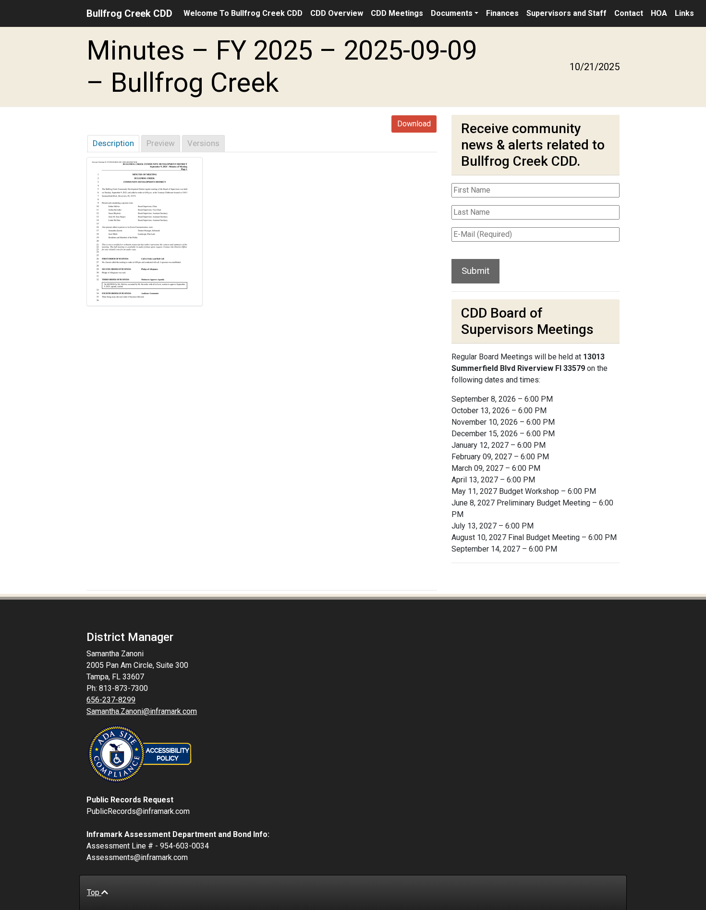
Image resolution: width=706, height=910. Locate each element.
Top (94, 892)
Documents (452, 13)
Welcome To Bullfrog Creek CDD (243, 13)
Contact (628, 13)
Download (414, 123)
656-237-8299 (110, 699)
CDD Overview (336, 13)
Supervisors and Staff (566, 13)
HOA (659, 13)
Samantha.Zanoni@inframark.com (141, 711)
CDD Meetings (397, 13)
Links (684, 13)
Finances (502, 13)
